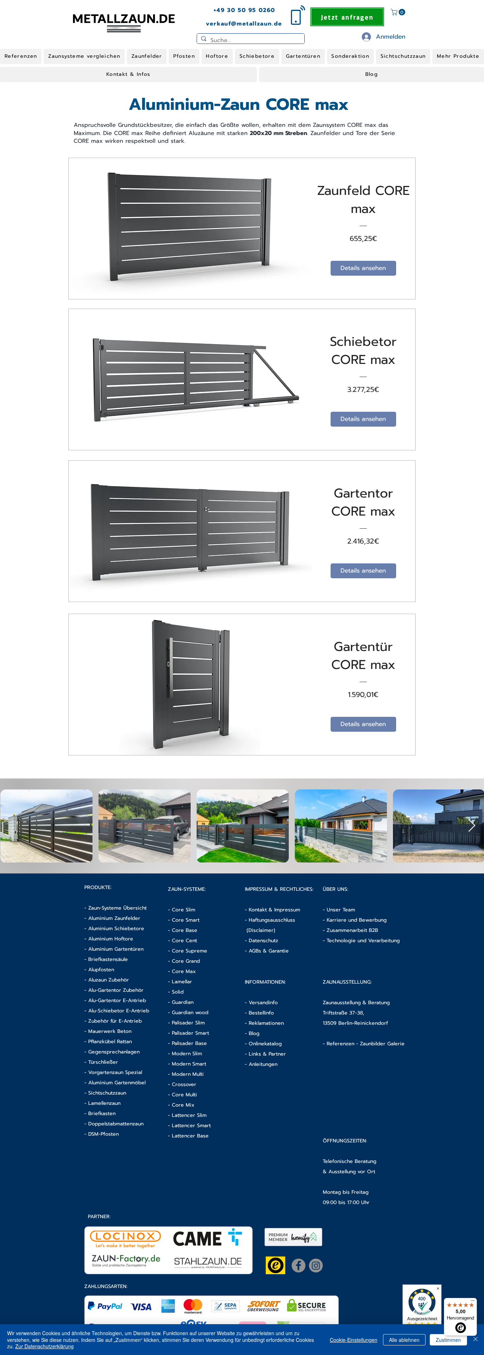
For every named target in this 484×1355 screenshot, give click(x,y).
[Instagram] (316, 1265)
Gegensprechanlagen (114, 1052)
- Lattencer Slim (188, 1115)
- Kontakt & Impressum (272, 909)
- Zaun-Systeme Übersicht (115, 908)
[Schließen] (475, 1339)
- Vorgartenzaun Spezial (113, 1072)
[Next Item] (472, 826)
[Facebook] (298, 1265)
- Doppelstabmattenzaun (113, 1124)
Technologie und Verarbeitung (363, 940)
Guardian (182, 1002)
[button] (399, 12)
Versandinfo (263, 1002)
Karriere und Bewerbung (357, 920)
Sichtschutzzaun (107, 1093)
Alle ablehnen (404, 1339)
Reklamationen (266, 1023)
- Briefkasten (100, 1113)
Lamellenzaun (104, 1103)
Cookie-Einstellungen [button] (353, 1339)
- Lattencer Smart (189, 1125)
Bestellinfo (261, 1013)
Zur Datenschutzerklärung (44, 1346)
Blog (254, 1033)
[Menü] (472, 1302)
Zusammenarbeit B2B (352, 930)
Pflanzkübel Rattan (110, 1041)
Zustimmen (448, 1339)
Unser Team (341, 909)
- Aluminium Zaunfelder (112, 918)
